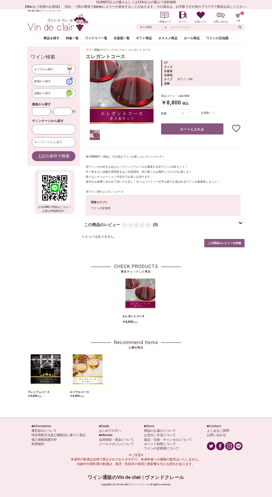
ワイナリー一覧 (96, 38)
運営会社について (44, 431)
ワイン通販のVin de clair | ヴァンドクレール (136, 477)
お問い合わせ (216, 435)
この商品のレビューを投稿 (224, 243)
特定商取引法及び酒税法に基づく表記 (58, 435)
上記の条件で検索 (53, 156)
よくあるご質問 (218, 431)
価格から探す (41, 104)
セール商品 (192, 38)
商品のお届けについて (160, 431)
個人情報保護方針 (44, 439)
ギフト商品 (144, 38)
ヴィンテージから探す (48, 121)
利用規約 (37, 444)
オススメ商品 (167, 38)
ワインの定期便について (161, 448)
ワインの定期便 (101, 208)
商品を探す (52, 38)
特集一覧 (72, 38)
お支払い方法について (160, 435)
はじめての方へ (110, 431)
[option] (122, 92)
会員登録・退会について (116, 439)
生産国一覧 (122, 38)
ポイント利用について (160, 444)
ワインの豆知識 (217, 38)
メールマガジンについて (116, 444)
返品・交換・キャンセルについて (168, 439)
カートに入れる (192, 129)
